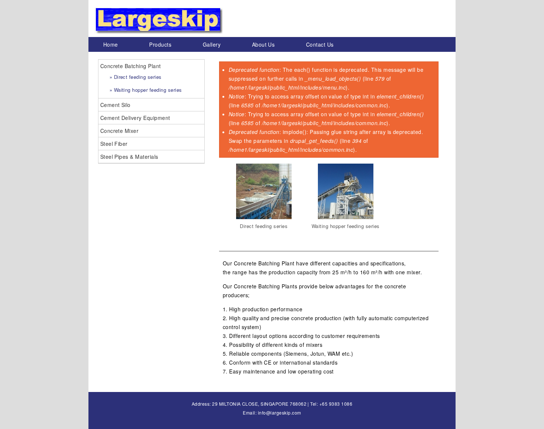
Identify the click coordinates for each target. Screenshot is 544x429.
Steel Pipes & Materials (129, 156)
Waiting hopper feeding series (346, 225)
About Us (263, 44)
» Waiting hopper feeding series (146, 89)
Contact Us (320, 44)
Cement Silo (115, 104)
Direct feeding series (264, 225)
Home (110, 44)
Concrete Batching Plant (130, 66)
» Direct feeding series (136, 76)
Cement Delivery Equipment (135, 117)
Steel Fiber (114, 143)
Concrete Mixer (119, 130)
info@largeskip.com (279, 412)
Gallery (212, 44)
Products (160, 44)
